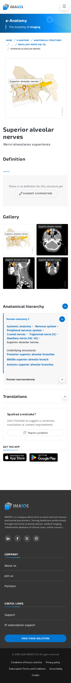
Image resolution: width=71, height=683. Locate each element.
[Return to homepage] (17, 506)
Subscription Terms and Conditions (27, 668)
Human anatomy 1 (17, 318)
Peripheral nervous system (25, 330)
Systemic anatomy (19, 326)
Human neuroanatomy (20, 379)
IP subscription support (20, 625)
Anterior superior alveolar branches (30, 364)
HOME (9, 40)
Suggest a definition (37, 193)
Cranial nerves (16, 334)
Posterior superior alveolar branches (31, 354)
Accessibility (55, 668)
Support (10, 615)
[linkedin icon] (8, 538)
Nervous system (46, 326)
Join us (9, 576)
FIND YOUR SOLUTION (36, 638)
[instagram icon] (36, 538)
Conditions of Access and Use (26, 662)
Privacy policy (53, 662)
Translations (15, 396)
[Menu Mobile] (64, 6)
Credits (35, 675)
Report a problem (38, 432)
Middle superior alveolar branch (27, 359)
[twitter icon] (26, 538)
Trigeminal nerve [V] (42, 334)
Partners (10, 586)
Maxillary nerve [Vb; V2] (32, 44)
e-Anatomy (23, 40)
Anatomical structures (47, 40)
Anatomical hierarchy (23, 306)
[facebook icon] (17, 538)
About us (10, 565)
